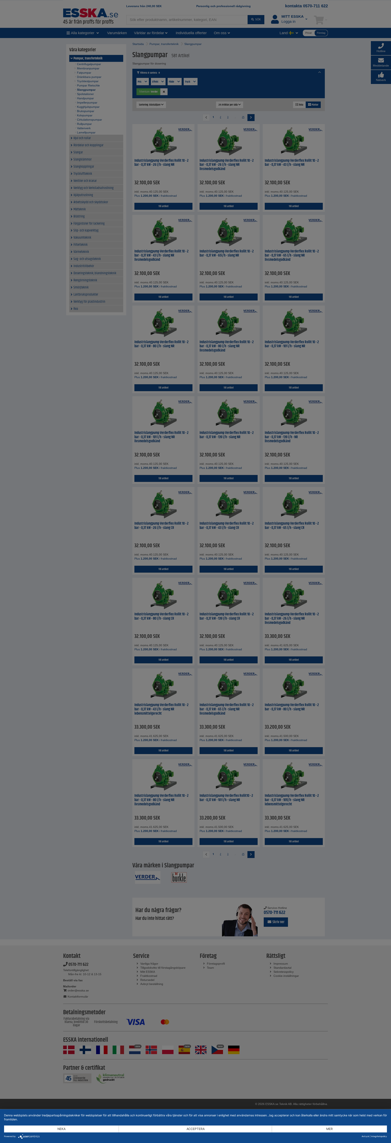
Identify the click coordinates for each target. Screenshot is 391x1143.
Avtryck (365, 1136)
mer (329, 1129)
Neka (61, 1129)
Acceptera (196, 1129)
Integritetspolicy (379, 1136)
